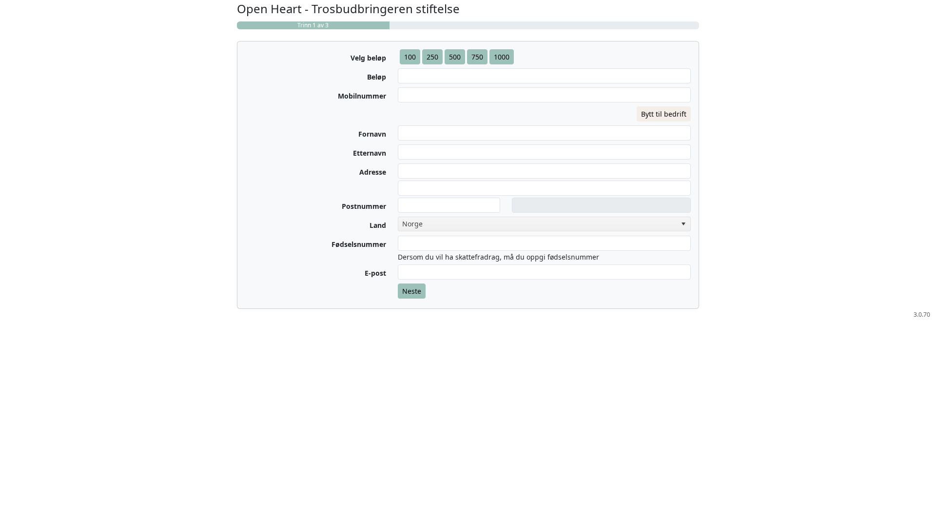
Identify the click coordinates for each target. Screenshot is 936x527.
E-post (375, 273)
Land (378, 225)
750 (477, 56)
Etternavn (369, 153)
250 (432, 56)
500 (455, 56)
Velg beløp (368, 57)
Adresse (372, 172)
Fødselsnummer (359, 244)
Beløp (376, 76)
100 (410, 56)
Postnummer (364, 206)
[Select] (683, 224)
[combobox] (544, 224)
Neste (411, 291)
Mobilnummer (362, 96)
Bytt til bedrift (663, 114)
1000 (501, 56)
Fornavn (372, 134)
